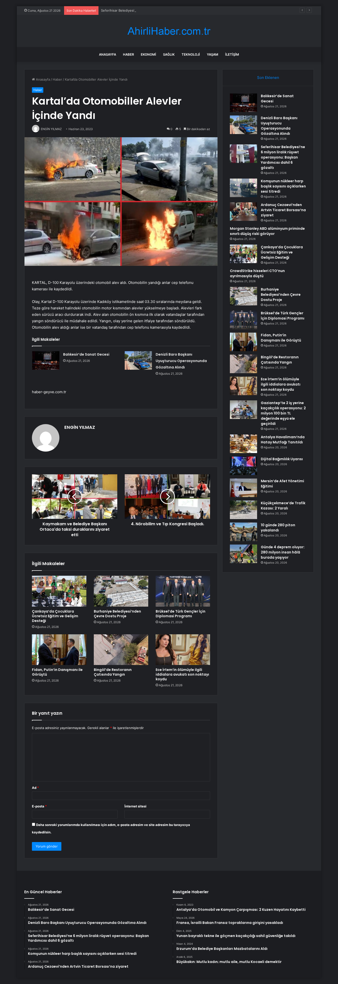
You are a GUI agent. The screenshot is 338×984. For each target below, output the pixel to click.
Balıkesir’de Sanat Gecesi (86, 354)
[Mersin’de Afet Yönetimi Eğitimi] (243, 488)
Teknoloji (191, 54)
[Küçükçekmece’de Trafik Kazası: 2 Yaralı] (243, 510)
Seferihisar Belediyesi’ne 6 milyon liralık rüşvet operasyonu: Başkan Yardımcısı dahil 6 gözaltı (172, 10)
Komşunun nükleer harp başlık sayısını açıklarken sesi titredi (283, 186)
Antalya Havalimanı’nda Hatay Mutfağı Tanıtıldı (283, 440)
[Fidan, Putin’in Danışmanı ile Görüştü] (59, 649)
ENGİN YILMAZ (79, 427)
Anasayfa (107, 54)
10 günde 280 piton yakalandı (278, 528)
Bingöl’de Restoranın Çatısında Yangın (113, 672)
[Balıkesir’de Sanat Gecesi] (45, 360)
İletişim (232, 54)
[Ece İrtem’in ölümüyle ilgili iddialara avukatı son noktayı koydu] (183, 649)
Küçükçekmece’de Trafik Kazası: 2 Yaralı (283, 506)
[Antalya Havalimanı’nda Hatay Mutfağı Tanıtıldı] (243, 444)
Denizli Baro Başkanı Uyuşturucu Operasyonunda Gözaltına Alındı (181, 361)
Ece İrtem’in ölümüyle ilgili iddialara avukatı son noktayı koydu (182, 674)
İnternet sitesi (135, 806)
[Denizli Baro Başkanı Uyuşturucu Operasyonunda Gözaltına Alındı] (138, 360)
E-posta (39, 806)
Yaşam (212, 54)
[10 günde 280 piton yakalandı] (243, 532)
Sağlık (169, 54)
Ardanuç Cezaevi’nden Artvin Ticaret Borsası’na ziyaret (283, 210)
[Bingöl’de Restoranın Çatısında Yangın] (121, 649)
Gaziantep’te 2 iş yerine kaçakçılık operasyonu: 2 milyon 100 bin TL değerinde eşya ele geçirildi (283, 413)
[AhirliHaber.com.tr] (169, 31)
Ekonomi (148, 54)
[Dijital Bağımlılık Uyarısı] (243, 466)
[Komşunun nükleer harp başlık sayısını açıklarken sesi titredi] (243, 188)
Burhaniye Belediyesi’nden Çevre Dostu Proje (117, 613)
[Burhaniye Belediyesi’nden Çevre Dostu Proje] (121, 591)
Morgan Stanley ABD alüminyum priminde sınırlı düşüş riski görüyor (267, 231)
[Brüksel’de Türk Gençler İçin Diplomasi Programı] (183, 591)
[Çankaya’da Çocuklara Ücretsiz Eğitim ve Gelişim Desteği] (59, 591)
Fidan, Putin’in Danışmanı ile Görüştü (57, 672)
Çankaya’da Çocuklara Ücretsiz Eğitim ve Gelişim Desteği (55, 616)
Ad (35, 788)
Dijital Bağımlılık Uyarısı (282, 459)
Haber (128, 54)
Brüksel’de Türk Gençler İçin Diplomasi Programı (180, 613)
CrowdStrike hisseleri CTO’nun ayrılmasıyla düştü (257, 273)
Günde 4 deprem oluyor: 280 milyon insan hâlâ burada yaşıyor (283, 552)
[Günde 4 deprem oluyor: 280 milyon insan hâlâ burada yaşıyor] (243, 554)
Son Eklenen (268, 77)
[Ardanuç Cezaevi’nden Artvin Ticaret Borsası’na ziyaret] (243, 211)
